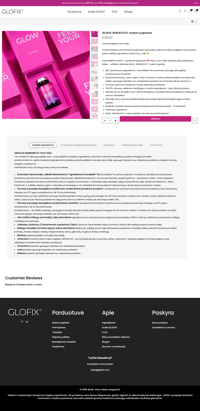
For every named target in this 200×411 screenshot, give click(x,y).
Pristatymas (59, 327)
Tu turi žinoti (156, 145)
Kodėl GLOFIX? (96, 11)
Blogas (106, 341)
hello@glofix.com (100, 369)
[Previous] (7, 75)
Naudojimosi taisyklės (64, 341)
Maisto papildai (60, 322)
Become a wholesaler (113, 346)
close (195, 3)
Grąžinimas (58, 346)
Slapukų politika (61, 337)
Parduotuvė (74, 11)
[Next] (85, 75)
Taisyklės (57, 332)
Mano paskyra (160, 322)
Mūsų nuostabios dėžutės (116, 337)
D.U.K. (115, 11)
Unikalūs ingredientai (42, 145)
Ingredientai (108, 322)
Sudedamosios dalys (132, 145)
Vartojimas (109, 145)
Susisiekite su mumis (163, 327)
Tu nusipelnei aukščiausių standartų (79, 145)
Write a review (34, 284)
